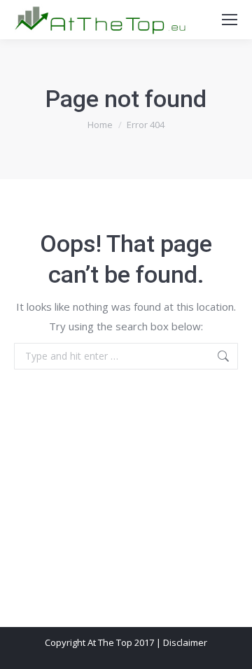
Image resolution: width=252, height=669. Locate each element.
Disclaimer (185, 642)
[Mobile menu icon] (229, 19)
